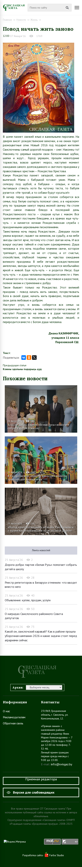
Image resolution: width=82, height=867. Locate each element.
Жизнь (34, 19)
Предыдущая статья (14, 365)
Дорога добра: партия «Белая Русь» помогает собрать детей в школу (38, 426)
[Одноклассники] (29, 357)
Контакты (50, 702)
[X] (34, 357)
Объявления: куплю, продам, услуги (28, 600)
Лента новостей (41, 550)
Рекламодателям (14, 717)
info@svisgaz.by (61, 764)
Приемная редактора (41, 779)
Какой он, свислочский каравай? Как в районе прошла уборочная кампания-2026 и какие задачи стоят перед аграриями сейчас (41, 636)
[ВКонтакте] (23, 357)
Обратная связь (13, 723)
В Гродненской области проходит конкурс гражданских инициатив (37, 477)
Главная (7, 19)
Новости (21, 19)
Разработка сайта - (34, 855)
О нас (6, 711)
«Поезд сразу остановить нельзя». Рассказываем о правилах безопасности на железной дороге (41, 528)
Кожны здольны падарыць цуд (22, 369)
